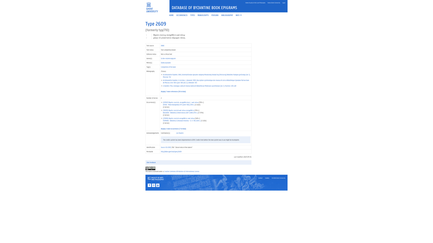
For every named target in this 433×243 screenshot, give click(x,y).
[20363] (180, 102)
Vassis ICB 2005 (166, 147)
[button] (238, 15)
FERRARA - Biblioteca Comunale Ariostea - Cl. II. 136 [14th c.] (182, 120)
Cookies (267, 178)
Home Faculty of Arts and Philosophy (255, 3)
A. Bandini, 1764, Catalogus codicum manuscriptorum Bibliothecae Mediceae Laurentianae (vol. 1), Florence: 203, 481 (199, 86)
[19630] (178, 110)
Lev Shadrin (179, 133)
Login (283, 3)
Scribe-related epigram (168, 58)
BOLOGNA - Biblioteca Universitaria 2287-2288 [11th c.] (180, 112)
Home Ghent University (274, 3)
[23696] (179, 118)
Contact (260, 178)
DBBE (162, 45)
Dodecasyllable (166, 62)
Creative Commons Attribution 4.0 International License (181, 171)
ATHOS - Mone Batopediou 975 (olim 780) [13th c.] (179, 104)
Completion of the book (168, 67)
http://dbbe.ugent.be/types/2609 (171, 151)
